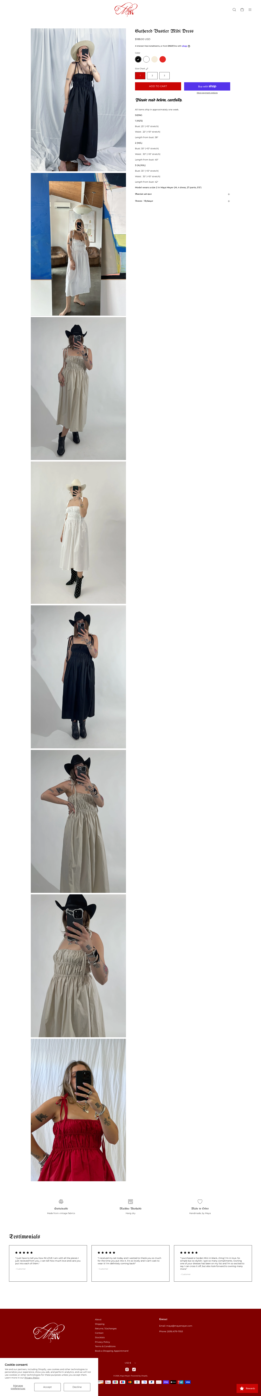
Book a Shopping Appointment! (112, 1351)
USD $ (128, 1363)
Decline (77, 1387)
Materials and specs (143, 194)
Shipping (100, 1324)
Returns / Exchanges (144, 201)
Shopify (144, 1376)
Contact (99, 1333)
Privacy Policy (31, 1377)
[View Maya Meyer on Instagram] (127, 1369)
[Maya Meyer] (130, 9)
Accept (47, 1387)
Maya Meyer (125, 1376)
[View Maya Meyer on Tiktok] (134, 1369)
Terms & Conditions (105, 1346)
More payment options (207, 93)
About (98, 1319)
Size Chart (140, 69)
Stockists (100, 1337)
